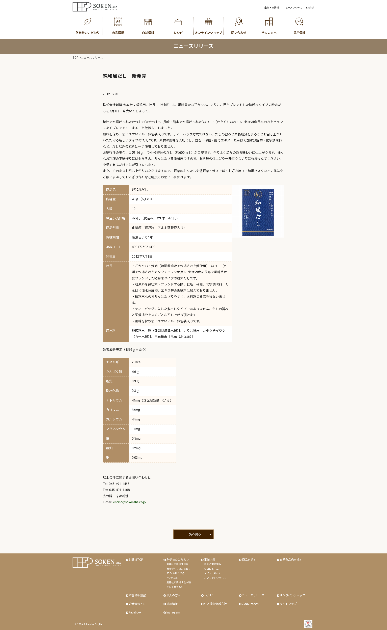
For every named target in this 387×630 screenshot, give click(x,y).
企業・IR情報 (271, 7)
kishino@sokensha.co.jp (129, 502)
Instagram (173, 612)
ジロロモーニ (211, 569)
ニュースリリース (292, 7)
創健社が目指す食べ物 (178, 582)
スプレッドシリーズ (215, 577)
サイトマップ (288, 603)
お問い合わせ (250, 603)
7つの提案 (172, 577)
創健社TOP (136, 559)
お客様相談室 (137, 595)
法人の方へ (173, 595)
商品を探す (249, 559)
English (310, 7)
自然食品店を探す (291, 559)
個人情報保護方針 (215, 603)
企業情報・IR (137, 603)
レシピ (208, 595)
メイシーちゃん (212, 573)
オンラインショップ (292, 595)
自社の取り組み (212, 564)
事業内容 (209, 559)
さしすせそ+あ (174, 586)
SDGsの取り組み (175, 573)
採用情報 (172, 603)
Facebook (135, 612)
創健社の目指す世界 (177, 564)
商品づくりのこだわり (178, 569)
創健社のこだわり (177, 559)
